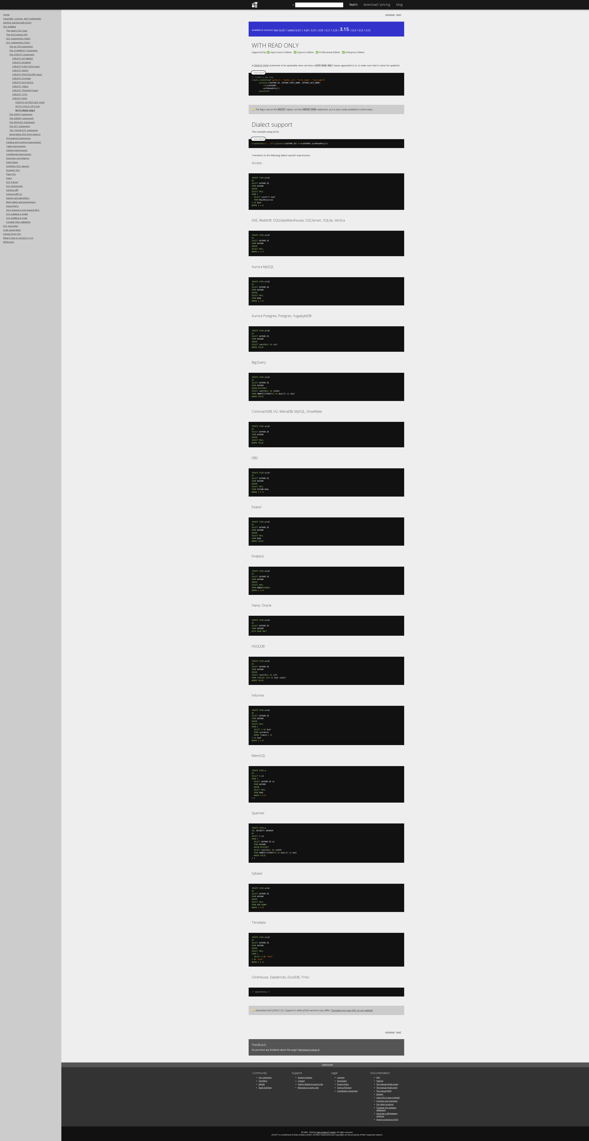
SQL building (9, 26)
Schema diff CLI (14, 194)
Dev (276, 29)
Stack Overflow (265, 1087)
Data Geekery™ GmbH (326, 1132)
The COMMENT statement (23, 50)
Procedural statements (18, 138)
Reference (8, 241)
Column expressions (16, 150)
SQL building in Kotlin (17, 214)
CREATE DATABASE (22, 58)
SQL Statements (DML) (18, 38)
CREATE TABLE (20, 86)
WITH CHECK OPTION (27, 106)
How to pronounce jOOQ (387, 1119)
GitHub (262, 1084)
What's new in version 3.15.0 (18, 237)
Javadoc (379, 1094)
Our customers (265, 1077)
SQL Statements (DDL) (18, 42)
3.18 (320, 29)
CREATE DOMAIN (21, 62)
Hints (9, 178)
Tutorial (379, 1081)
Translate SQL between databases (386, 1109)
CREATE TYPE (19, 94)
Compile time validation (18, 222)
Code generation (12, 229)
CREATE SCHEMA (21, 78)
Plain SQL (11, 174)
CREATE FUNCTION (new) (26, 66)
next (398, 14)
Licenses (341, 1077)
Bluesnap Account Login (308, 1087)
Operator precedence (17, 158)
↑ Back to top (327, 1064)
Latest (291, 29)
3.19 (313, 29)
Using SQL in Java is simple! (388, 1097)
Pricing (377, 4)
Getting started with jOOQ (17, 22)
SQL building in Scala (16, 218)
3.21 (298, 29)
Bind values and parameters (21, 202)
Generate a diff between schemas (386, 1115)
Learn (353, 4)
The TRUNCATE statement (23, 130)
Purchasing (342, 1081)
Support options (305, 1077)
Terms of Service (344, 1087)
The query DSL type (16, 30)
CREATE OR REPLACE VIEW (30, 102)
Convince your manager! (387, 1101)
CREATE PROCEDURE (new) (27, 74)
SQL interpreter (14, 186)
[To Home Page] (255, 7)
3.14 (353, 29)
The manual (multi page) (386, 1087)
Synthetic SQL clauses (17, 166)
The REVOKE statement (22, 122)
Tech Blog (263, 1081)
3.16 (335, 29)
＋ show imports (258, 73)
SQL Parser (12, 182)
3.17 (327, 29)
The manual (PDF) (383, 1091)
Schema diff (12, 190)
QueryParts (12, 206)
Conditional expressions (18, 154)
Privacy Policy (343, 1084)
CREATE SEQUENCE (22, 82)
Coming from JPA (12, 233)
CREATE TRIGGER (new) (25, 90)
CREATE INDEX (20, 70)
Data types (12, 162)
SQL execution (10, 225)
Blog (399, 4)
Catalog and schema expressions (23, 142)
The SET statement (19, 126)
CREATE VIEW (19, 98)
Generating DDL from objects (24, 134)
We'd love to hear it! (309, 1049)
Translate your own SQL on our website (352, 1010)
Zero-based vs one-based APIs (22, 210)
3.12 (368, 29)
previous (390, 14)
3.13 (361, 29)
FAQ (378, 1077)
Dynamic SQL (13, 170)
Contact (301, 1081)
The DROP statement (20, 114)
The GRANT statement (21, 118)
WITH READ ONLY (25, 110)
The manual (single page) (387, 1084)
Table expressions (16, 146)
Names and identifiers (17, 198)
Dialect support (272, 124)
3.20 (306, 29)
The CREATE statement (21, 54)
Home (6, 14)
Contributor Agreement (347, 1091)
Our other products (384, 1104)
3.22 (282, 29)
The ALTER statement (21, 46)
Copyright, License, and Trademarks (22, 18)
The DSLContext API (17, 34)
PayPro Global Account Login (310, 1084)
